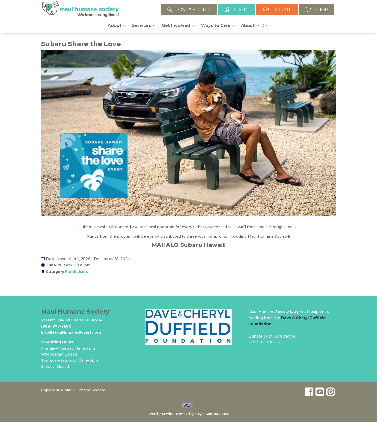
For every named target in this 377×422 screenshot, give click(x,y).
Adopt (114, 26)
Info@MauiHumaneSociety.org (71, 332)
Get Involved (176, 26)
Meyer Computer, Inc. (212, 414)
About (247, 26)
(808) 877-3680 (56, 326)
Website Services (161, 414)
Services (141, 26)
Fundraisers (76, 271)
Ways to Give (215, 26)
